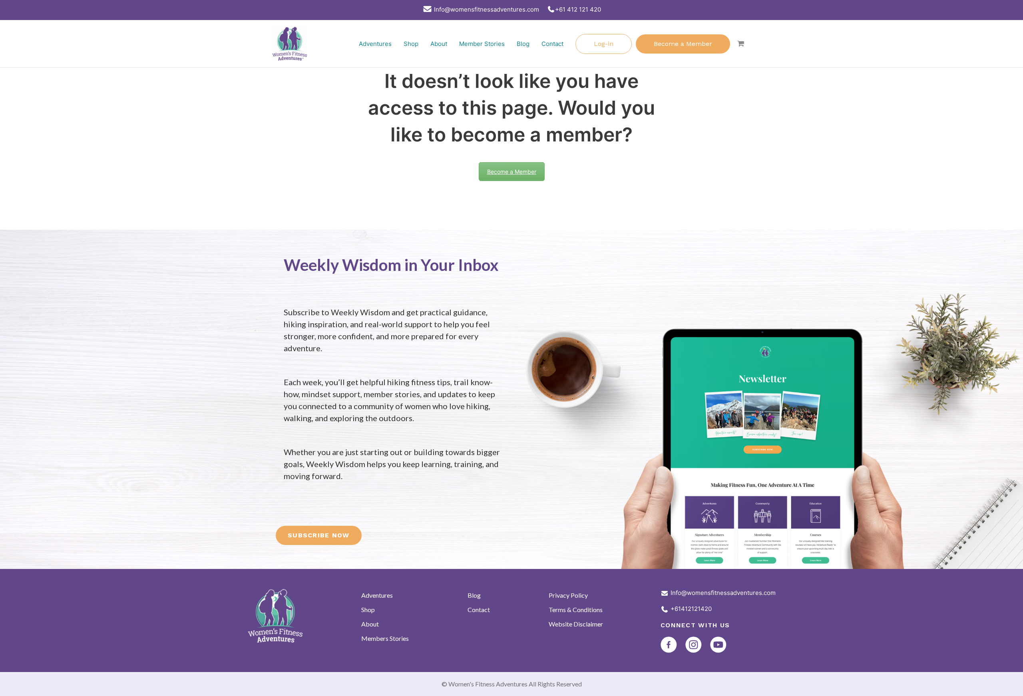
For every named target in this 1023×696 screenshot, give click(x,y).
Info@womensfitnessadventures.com (723, 593)
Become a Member (683, 44)
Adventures (375, 44)
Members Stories (385, 638)
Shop (411, 44)
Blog (523, 44)
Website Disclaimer (576, 624)
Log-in (603, 44)
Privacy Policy (568, 595)
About (438, 44)
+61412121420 (691, 608)
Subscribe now (319, 535)
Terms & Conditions (576, 609)
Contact (552, 44)
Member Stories (482, 44)
